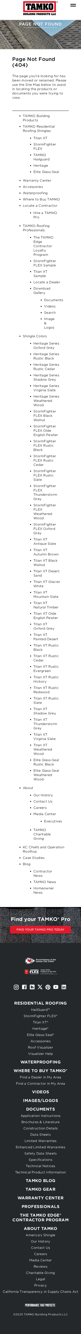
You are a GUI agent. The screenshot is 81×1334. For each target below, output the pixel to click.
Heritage (40, 165)
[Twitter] (40, 987)
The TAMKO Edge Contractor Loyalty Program (43, 246)
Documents (53, 300)
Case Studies (33, 858)
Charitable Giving (40, 1273)
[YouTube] (55, 987)
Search (50, 313)
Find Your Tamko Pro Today (40, 929)
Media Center (44, 814)
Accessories (33, 187)
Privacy (40, 1285)
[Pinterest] (48, 987)
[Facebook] (24, 987)
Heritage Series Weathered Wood (46, 401)
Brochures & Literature (40, 1122)
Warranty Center (37, 180)
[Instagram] (16, 987)
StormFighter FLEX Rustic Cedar (44, 460)
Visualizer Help (40, 1054)
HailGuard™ (40, 1010)
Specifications (40, 1160)
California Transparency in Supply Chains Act (40, 1292)
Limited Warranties (41, 1141)
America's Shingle (40, 1235)
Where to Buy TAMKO (41, 199)
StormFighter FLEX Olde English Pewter (45, 430)
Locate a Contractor (40, 206)
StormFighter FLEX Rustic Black (44, 445)
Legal (40, 1279)
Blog (26, 864)
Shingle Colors (35, 336)
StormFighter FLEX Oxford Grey (44, 529)
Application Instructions (41, 1116)
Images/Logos (40, 1100)
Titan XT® (40, 1022)
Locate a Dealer (46, 282)
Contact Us (42, 801)
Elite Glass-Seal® (40, 1035)
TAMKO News (44, 882)
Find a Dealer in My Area (40, 1077)
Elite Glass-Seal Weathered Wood (46, 775)
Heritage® (40, 1028)
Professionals (41, 1206)
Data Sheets (40, 1135)
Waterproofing (35, 193)
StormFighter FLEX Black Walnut (44, 416)
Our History (43, 795)
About (28, 788)
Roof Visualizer (40, 1047)
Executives (53, 821)
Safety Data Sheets (40, 1153)
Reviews (40, 1266)
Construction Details (40, 1128)
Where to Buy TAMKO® (40, 1070)
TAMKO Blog (40, 1180)
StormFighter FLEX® (41, 1016)
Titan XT (40, 138)
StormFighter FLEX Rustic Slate (44, 475)
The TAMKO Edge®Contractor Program (40, 1217)
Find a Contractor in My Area (40, 1083)
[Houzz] (32, 987)
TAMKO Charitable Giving (42, 834)
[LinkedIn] (64, 987)
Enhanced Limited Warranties (40, 1147)
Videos (50, 306)
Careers (40, 808)
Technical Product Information (40, 1172)
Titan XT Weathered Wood (42, 749)
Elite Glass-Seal (46, 172)
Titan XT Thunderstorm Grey (45, 724)
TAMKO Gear (40, 1189)
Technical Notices (40, 1166)
